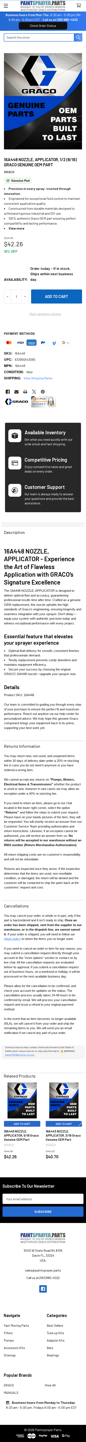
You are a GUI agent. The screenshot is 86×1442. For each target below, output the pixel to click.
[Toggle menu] (5, 5)
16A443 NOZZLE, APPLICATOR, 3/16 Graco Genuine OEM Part (63, 1135)
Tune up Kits (55, 1333)
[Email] (16, 391)
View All (50, 1385)
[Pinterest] (43, 391)
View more (16, 228)
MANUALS (11, 1392)
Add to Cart (22, 1123)
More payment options (45, 314)
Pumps (9, 1340)
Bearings (53, 1355)
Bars (50, 1348)
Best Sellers (55, 1325)
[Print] (25, 391)
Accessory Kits (14, 1348)
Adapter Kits (55, 1340)
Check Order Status (43, 25)
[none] (43, 101)
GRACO (9, 1385)
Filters (8, 1333)
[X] (34, 391)
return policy (12, 939)
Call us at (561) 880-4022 (60, 19)
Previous (5, 1122)
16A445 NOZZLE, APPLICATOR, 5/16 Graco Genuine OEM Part (21, 1135)
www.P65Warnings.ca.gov (19, 1054)
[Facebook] (7, 391)
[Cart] (79, 5)
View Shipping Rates (38, 378)
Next (80, 1122)
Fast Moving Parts (16, 1325)
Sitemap (10, 1355)
